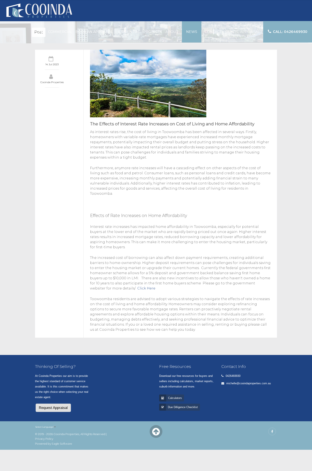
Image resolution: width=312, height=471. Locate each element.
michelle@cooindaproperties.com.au (248, 383)
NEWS (191, 32)
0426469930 (233, 375)
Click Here (146, 288)
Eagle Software (62, 443)
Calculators (175, 398)
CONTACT (213, 32)
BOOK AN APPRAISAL (94, 32)
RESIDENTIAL (128, 32)
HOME (39, 32)
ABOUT (172, 32)
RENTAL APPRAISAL (242, 32)
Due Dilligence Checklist (183, 407)
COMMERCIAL (60, 32)
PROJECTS (152, 32)
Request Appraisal (53, 408)
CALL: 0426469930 (290, 32)
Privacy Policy (44, 438)
